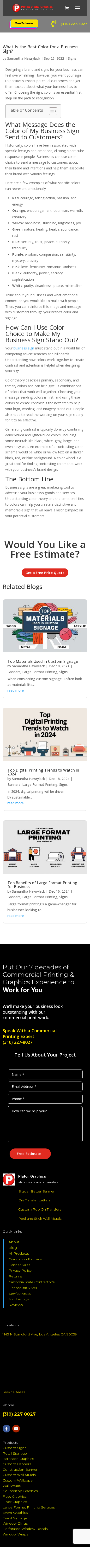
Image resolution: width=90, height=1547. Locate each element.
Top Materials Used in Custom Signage (42, 661)
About (14, 1242)
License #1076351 (23, 1288)
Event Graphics (15, 1512)
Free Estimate (29, 1153)
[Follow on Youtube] (16, 1428)
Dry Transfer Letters (34, 1200)
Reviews (16, 1305)
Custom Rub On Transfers (39, 1209)
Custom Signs (14, 1448)
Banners (13, 672)
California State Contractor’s (31, 1282)
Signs (72, 58)
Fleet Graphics (14, 1496)
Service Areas (20, 1293)
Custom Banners (17, 1464)
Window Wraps (15, 1534)
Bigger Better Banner (36, 1191)
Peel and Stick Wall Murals (39, 1218)
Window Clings (15, 1523)
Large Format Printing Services (29, 1507)
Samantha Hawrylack (23, 58)
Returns (15, 1276)
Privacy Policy (20, 1270)
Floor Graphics (15, 1502)
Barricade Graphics (18, 1459)
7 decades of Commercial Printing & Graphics (38, 974)
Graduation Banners (25, 1259)
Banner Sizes (19, 1265)
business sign (23, 348)
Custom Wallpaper (18, 1480)
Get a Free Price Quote (45, 572)
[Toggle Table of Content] (50, 111)
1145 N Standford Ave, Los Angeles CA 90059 (40, 1334)
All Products (19, 1253)
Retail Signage (15, 1453)
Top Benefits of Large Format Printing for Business (42, 884)
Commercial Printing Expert (30, 1033)
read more (15, 690)
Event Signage (15, 1518)
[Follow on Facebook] (6, 1428)
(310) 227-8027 (17, 1042)
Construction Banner (20, 1469)
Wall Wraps (12, 1485)
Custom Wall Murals (19, 1475)
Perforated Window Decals (25, 1529)
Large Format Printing (39, 672)
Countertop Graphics (20, 1491)
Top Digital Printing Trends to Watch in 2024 (43, 772)
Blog (13, 1247)
